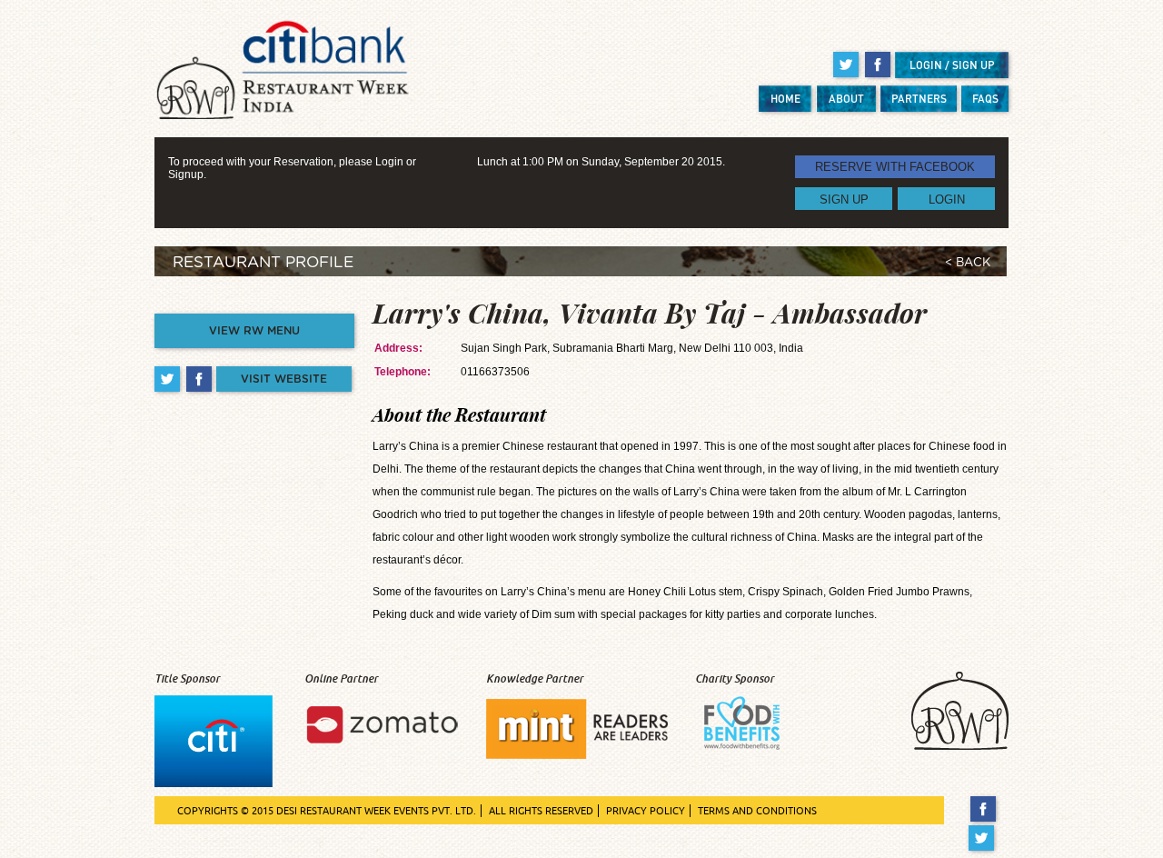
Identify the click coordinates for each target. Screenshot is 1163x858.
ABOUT (846, 98)
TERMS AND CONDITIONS (757, 810)
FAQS (985, 98)
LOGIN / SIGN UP (952, 65)
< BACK (967, 263)
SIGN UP (844, 198)
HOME (785, 98)
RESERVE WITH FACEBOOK (895, 167)
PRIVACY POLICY (645, 810)
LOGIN (947, 198)
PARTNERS (919, 98)
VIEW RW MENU (254, 330)
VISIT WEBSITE (284, 379)
